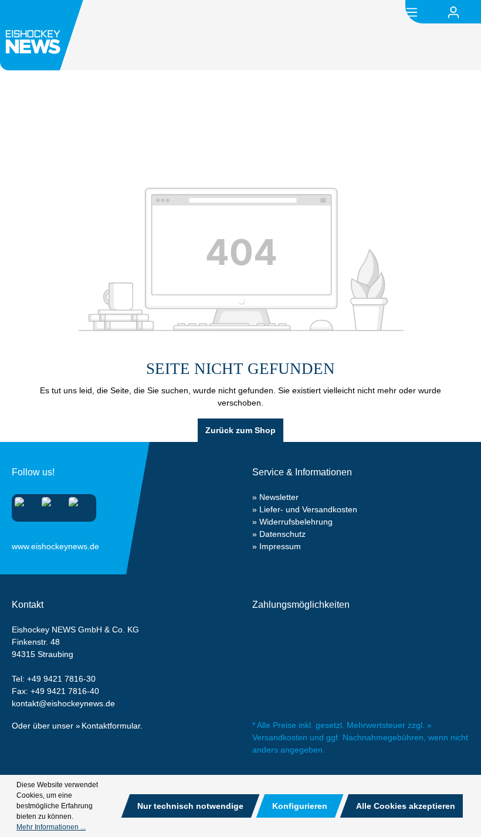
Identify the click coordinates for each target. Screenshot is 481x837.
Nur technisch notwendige (190, 806)
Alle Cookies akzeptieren (405, 806)
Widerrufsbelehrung (296, 521)
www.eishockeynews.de (26, 544)
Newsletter (279, 497)
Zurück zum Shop (240, 430)
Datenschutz (282, 534)
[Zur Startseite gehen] (43, 35)
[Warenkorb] (474, 12)
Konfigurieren (299, 806)
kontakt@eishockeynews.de (63, 703)
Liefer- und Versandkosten (308, 509)
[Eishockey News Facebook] (50, 505)
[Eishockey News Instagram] (23, 505)
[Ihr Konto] (453, 12)
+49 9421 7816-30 (61, 678)
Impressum (280, 546)
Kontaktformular (111, 725)
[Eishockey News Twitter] (77, 505)
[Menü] (411, 11)
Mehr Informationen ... (51, 827)
